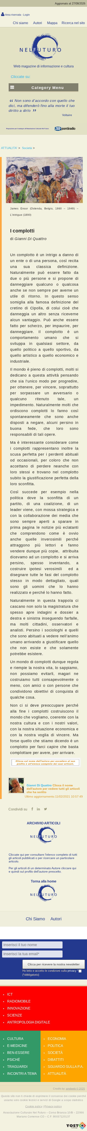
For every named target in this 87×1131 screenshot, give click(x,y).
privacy (72, 971)
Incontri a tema (22, 1073)
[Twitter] (45, 809)
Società (27, 148)
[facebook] (32, 809)
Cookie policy (33, 1106)
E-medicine (17, 1046)
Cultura (15, 1039)
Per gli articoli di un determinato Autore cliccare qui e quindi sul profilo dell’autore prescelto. (42, 869)
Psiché (13, 1059)
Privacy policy (53, 1106)
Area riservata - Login (17, 14)
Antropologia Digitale (28, 1022)
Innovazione (18, 1008)
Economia (57, 1039)
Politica (55, 1046)
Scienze (14, 1015)
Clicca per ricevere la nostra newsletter (54, 964)
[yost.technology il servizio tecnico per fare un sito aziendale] (76, 1128)
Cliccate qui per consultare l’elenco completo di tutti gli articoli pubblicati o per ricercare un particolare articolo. (43, 858)
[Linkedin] (38, 809)
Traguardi (17, 1066)
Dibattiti (56, 1059)
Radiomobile (19, 1001)
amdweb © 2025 (75, 1088)
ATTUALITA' (9, 148)
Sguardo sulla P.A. (65, 1066)
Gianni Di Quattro (40, 785)
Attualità (57, 1073)
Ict (10, 994)
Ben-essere (18, 1053)
